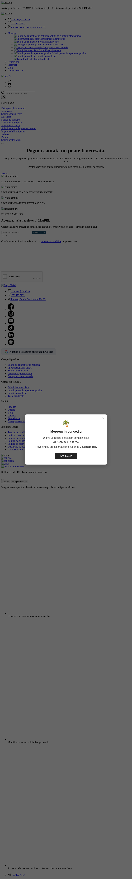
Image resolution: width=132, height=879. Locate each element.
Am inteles (66, 456)
